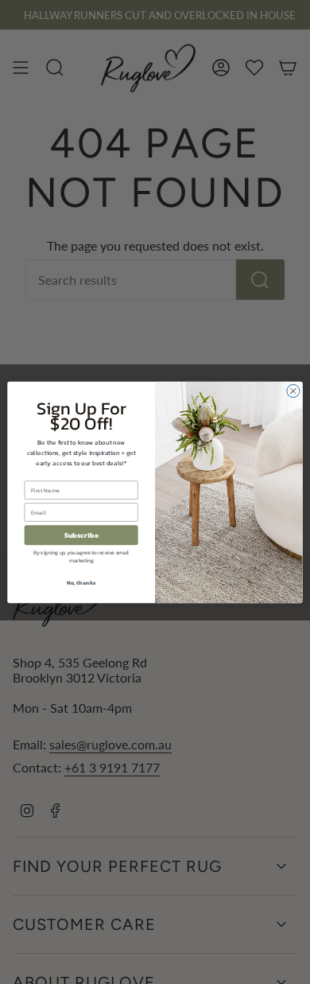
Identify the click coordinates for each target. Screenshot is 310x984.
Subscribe (81, 535)
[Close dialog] (293, 390)
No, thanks (81, 582)
